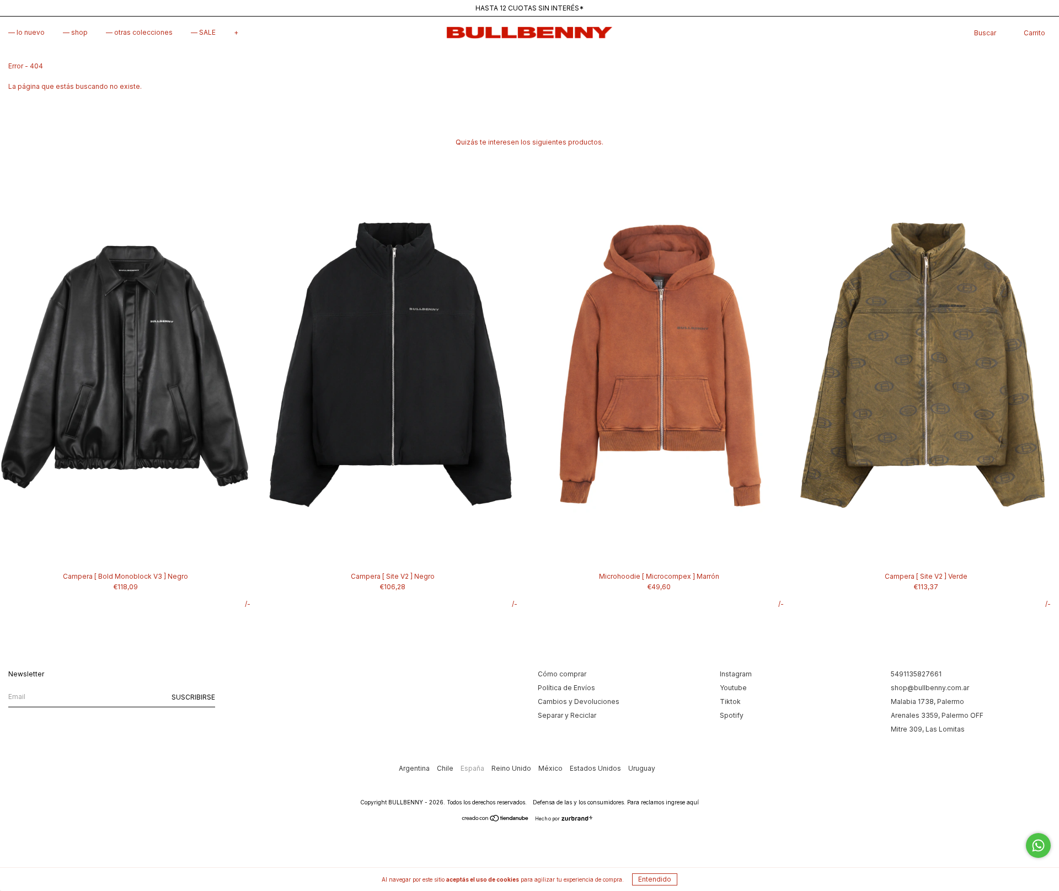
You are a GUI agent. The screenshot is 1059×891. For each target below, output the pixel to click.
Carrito (1034, 33)
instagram (736, 674)
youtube (733, 688)
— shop (75, 32)
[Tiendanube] (495, 819)
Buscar (985, 33)
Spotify (732, 715)
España (473, 768)
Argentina (415, 768)
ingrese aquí (682, 802)
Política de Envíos (566, 688)
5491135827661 (916, 674)
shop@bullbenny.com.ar (930, 688)
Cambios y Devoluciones (578, 701)
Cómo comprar (562, 674)
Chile (446, 768)
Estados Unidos (596, 768)
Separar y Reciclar (567, 715)
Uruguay (641, 768)
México (551, 768)
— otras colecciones (139, 32)
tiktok (730, 701)
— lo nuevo (26, 32)
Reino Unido (512, 768)
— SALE (203, 32)
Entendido (654, 879)
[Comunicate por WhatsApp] (1038, 845)
